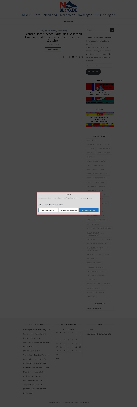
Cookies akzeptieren (48, 210)
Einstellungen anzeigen (89, 210)
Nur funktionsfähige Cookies (68, 210)
